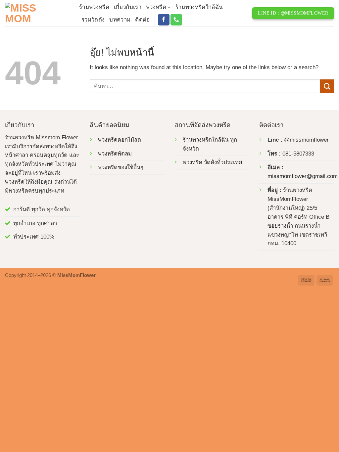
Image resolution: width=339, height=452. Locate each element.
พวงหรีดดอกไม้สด (119, 140)
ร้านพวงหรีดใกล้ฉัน (199, 7)
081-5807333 (298, 154)
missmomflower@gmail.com (302, 176)
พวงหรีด (156, 7)
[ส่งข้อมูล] (327, 86)
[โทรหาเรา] (176, 19)
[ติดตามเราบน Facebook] (164, 19)
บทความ (119, 20)
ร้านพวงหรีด (94, 7)
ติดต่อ (142, 20)
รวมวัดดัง (93, 20)
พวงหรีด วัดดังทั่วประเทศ (212, 162)
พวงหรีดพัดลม (115, 154)
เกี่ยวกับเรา (127, 7)
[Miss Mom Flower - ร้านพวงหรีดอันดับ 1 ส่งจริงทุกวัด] (37, 13)
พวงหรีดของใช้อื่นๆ (120, 167)
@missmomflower (306, 140)
